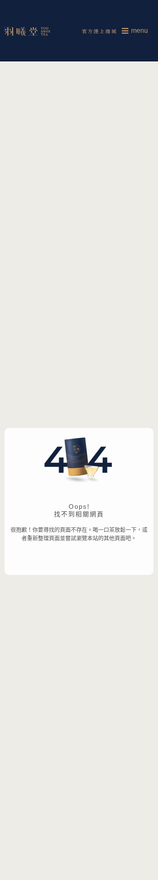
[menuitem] (134, 30)
